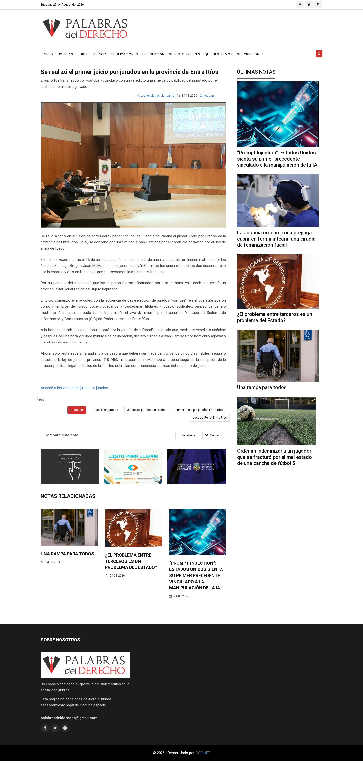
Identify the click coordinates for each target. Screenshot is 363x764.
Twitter (214, 435)
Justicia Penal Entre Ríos (210, 417)
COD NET (203, 753)
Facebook (188, 435)
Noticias (65, 54)
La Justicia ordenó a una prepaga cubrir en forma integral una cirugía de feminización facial (276, 239)
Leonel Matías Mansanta (157, 95)
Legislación (153, 54)
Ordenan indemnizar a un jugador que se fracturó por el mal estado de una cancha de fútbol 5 (274, 457)
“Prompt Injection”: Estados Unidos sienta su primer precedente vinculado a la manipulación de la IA (196, 575)
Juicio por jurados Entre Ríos (146, 410)
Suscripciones (250, 54)
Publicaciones (124, 54)
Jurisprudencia (92, 54)
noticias (209, 95)
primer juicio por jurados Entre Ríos (199, 410)
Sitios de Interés (184, 54)
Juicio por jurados (106, 410)
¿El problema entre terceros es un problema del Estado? (131, 561)
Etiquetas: (77, 410)
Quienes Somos (219, 54)
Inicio (48, 54)
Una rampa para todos (67, 553)
